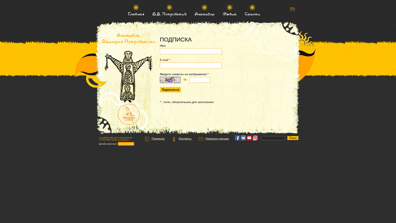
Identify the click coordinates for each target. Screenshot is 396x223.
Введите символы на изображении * (184, 74)
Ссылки (252, 13)
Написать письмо (217, 138)
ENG (292, 8)
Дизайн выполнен (116, 144)
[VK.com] (243, 139)
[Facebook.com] (237, 139)
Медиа (230, 13)
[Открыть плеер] (129, 114)
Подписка (158, 138)
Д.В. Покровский (169, 13)
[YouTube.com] (249, 139)
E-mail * (165, 60)
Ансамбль (204, 13)
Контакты (185, 138)
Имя (163, 45)
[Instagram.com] (255, 139)
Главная (136, 13)
